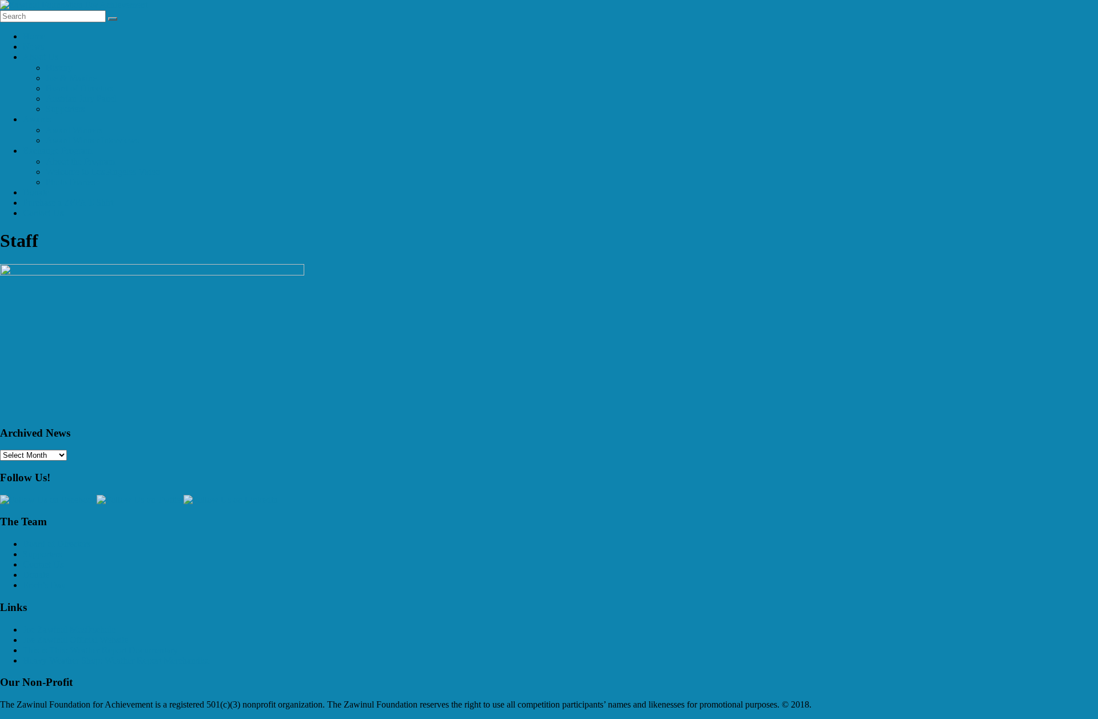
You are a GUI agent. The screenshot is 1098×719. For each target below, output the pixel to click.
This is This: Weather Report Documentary (100, 650)
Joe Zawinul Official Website (75, 640)
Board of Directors (79, 88)
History (59, 68)
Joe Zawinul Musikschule (69, 629)
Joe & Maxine (71, 78)
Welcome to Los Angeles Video (103, 172)
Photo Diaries (70, 182)
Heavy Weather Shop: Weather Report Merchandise (116, 660)
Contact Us (43, 213)
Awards (37, 119)
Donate (36, 192)
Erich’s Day (44, 585)
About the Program (80, 161)
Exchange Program (57, 150)
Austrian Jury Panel (81, 98)
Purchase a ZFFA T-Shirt (68, 202)
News (33, 46)
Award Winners (74, 130)
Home (34, 36)
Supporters (65, 109)
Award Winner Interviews (92, 140)
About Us (40, 57)
